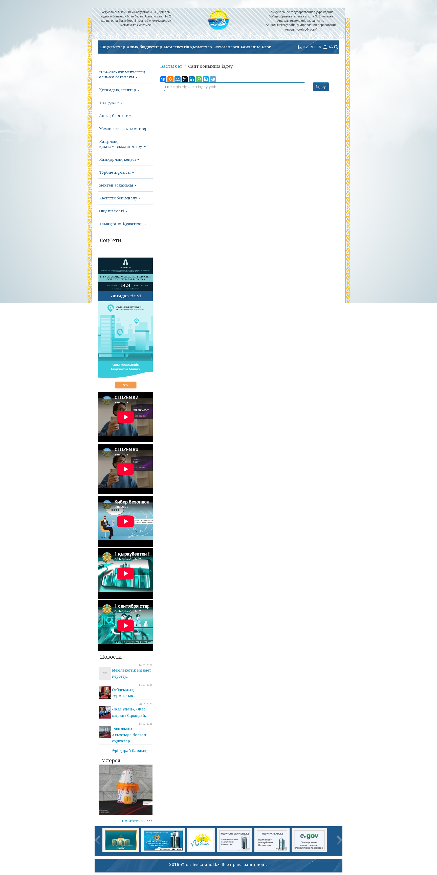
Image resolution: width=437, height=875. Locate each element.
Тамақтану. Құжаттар (121, 223)
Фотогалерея (226, 46)
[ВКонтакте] (163, 79)
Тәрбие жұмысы (115, 172)
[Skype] (206, 79)
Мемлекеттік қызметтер (188, 46)
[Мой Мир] (177, 79)
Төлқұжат (109, 102)
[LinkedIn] (192, 79)
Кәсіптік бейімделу (118, 197)
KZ (305, 46)
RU (312, 46)
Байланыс (250, 46)
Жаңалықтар (112, 46)
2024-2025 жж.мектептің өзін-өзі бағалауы (122, 74)
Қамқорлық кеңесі (118, 159)
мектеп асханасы (116, 185)
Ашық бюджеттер (144, 46)
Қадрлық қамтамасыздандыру (121, 144)
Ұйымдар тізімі (125, 295)
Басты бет (171, 66)
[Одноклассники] (170, 79)
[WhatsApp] (199, 79)
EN (318, 46)
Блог (266, 46)
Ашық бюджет (114, 115)
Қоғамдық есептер (118, 89)
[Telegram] (213, 79)
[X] (185, 79)
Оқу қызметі (112, 210)
